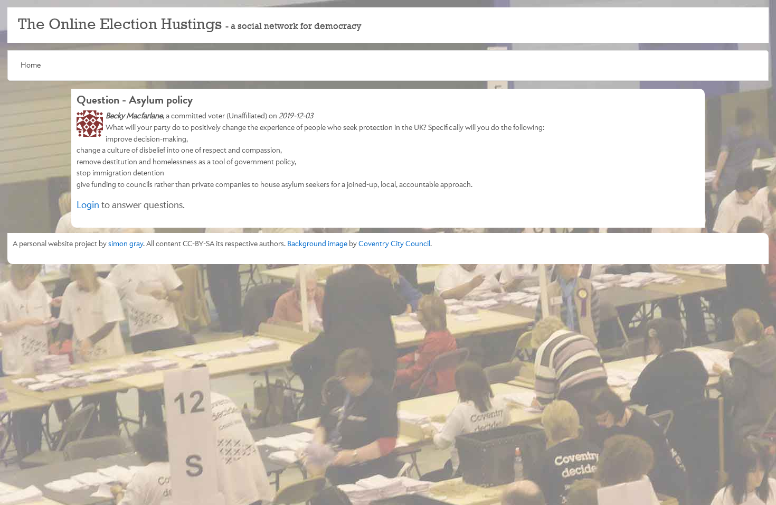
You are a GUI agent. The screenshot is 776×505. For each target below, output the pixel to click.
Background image (317, 243)
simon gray (125, 243)
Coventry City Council (394, 243)
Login (88, 205)
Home (31, 65)
